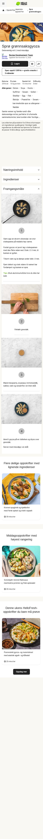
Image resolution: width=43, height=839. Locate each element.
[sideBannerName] (21, 149)
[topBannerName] (21, 18)
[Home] (3, 10)
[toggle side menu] (3, 3)
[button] (21, 179)
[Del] (38, 63)
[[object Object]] (32, 63)
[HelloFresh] (21, 3)
